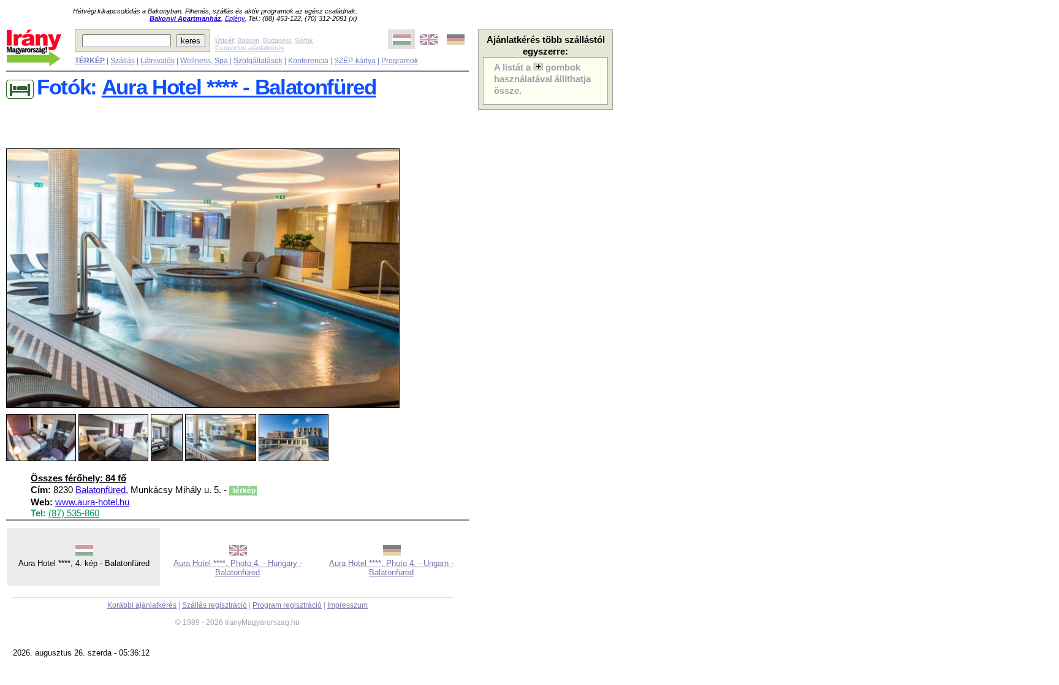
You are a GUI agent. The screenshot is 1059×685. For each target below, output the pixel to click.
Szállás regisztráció (214, 605)
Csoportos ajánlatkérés (249, 48)
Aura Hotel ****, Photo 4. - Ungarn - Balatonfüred (391, 568)
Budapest (277, 40)
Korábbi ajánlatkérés (141, 605)
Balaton (248, 40)
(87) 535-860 (73, 513)
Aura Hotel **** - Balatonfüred (239, 87)
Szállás (122, 60)
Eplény (235, 18)
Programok (399, 60)
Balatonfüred (100, 490)
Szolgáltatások (258, 60)
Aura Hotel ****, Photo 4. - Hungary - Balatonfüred (237, 568)
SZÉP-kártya (355, 60)
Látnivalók (157, 60)
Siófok (304, 40)
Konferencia (308, 60)
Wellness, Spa (204, 60)
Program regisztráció (287, 605)
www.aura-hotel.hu (92, 502)
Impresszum (347, 605)
